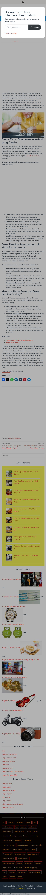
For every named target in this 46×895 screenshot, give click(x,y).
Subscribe (35, 27)
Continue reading (10, 33)
